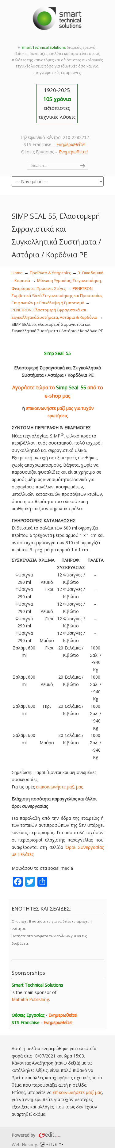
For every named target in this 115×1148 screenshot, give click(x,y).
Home (17, 272)
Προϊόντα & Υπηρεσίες (50, 272)
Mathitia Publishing (30, 999)
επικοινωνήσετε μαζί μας (77, 1092)
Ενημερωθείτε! (70, 144)
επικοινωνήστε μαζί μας (59, 787)
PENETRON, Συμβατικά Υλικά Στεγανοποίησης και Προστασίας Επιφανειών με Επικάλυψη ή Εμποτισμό (57, 296)
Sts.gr (58, 18)
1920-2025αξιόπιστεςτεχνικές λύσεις (57, 103)
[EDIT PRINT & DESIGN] (48, 1135)
